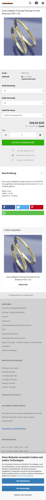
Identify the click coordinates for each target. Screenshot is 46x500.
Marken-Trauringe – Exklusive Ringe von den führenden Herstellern (22, 344)
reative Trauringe (9, 383)
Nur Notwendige (23, 488)
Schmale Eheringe (8, 372)
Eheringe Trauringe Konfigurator (13, 312)
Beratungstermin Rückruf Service (14, 338)
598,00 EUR (23, 285)
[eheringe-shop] (6, 3)
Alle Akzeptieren (23, 481)
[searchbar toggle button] (30, 3)
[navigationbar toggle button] (43, 3)
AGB (3, 329)
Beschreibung (9, 173)
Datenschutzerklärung (25, 476)
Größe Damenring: (8, 86)
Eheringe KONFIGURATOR (11, 395)
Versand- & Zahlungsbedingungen (14, 308)
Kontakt (5, 317)
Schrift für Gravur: (8, 110)
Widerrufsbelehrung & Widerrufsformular (16, 325)
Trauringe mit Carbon (9, 379)
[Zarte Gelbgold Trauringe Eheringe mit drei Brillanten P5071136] (23, 36)
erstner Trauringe (9, 387)
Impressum (6, 321)
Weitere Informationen (23, 495)
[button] (6, 135)
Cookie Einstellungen (9, 350)
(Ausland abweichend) (28, 79)
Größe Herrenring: (8, 98)
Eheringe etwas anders (10, 368)
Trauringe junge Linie (9, 376)
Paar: (4, 130)
